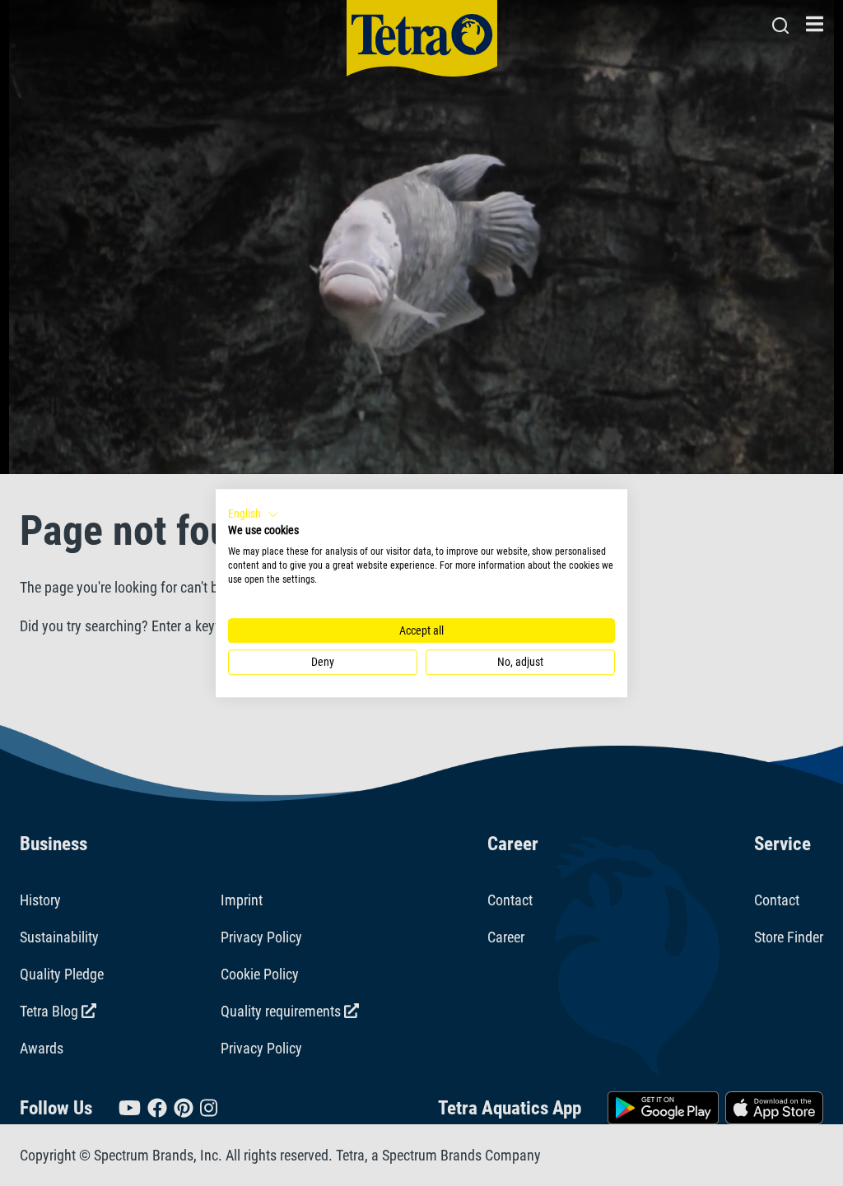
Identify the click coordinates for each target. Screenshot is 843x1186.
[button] (253, 514)
